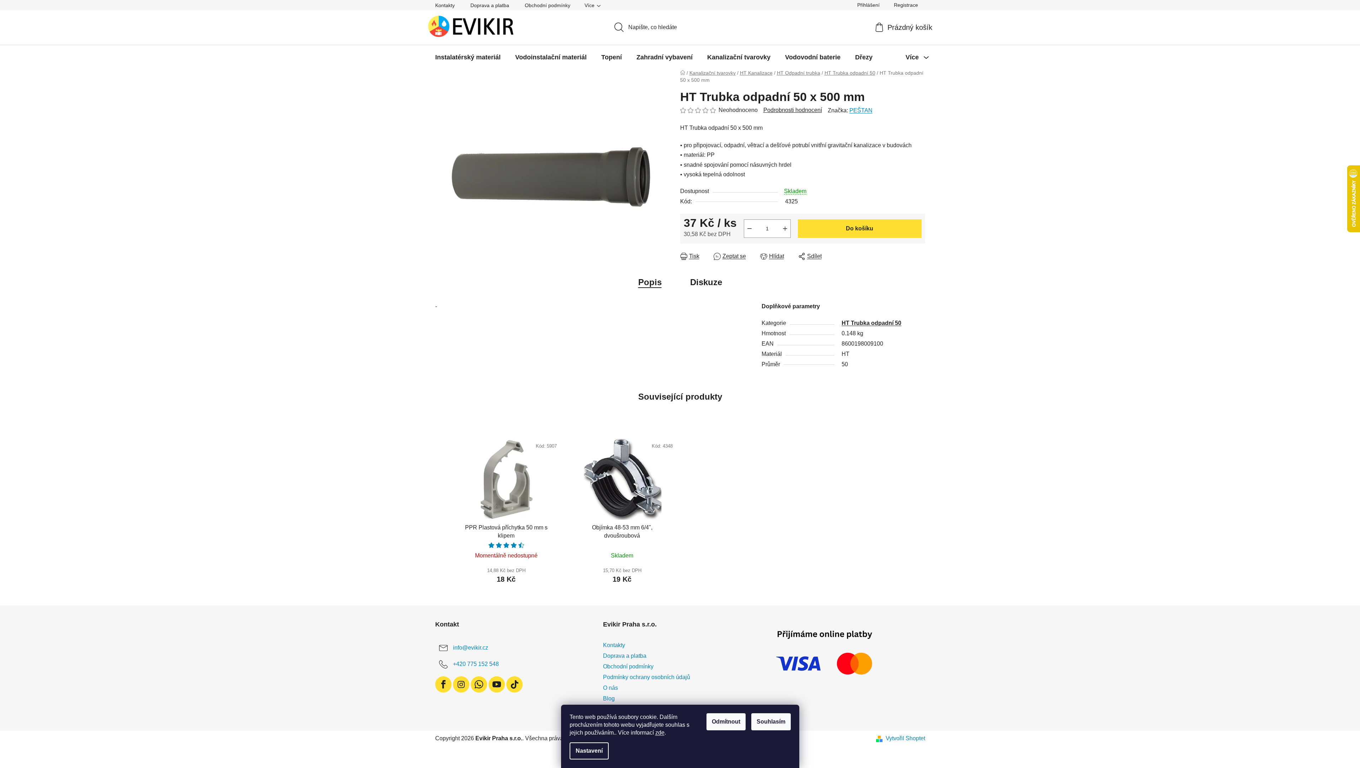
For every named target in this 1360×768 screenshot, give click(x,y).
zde (660, 733)
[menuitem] (468, 57)
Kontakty (445, 5)
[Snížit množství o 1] (749, 229)
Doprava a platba (489, 5)
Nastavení (589, 751)
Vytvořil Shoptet (905, 738)
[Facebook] (443, 684)
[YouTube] (497, 684)
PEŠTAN (861, 110)
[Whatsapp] (479, 684)
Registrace (906, 5)
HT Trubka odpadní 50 (871, 323)
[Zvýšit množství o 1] (785, 229)
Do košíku (859, 228)
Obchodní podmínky (547, 5)
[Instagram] (461, 684)
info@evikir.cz (470, 648)
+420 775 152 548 (476, 664)
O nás (610, 688)
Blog (609, 698)
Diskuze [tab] (706, 282)
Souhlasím (771, 722)
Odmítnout (726, 722)
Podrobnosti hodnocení (792, 110)
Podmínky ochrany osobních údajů (646, 677)
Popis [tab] (650, 282)
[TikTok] (514, 684)
